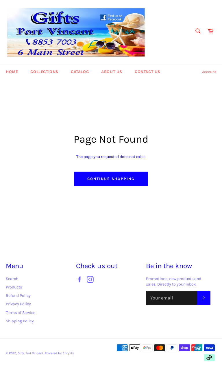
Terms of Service (20, 312)
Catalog (80, 71)
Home (12, 71)
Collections (44, 71)
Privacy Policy (18, 303)
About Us (111, 71)
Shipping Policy (20, 321)
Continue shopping (110, 179)
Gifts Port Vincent (30, 353)
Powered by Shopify (59, 353)
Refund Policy (18, 295)
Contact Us (147, 71)
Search (12, 278)
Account (209, 72)
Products (14, 287)
